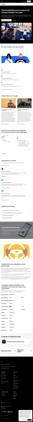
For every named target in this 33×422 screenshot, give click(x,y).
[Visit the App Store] (10, 412)
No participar (25, 419)
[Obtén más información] (8, 103)
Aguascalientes (11, 294)
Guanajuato (11, 309)
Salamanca (23, 309)
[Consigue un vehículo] (24, 103)
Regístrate (28, 1)
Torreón (22, 306)
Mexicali (10, 297)
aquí (28, 417)
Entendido (29, 419)
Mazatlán (10, 321)
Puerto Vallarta (11, 312)
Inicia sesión (24, 1)
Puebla (22, 297)
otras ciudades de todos (14, 278)
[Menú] (32, 1)
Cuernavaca (11, 315)
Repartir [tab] (7, 135)
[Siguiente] (30, 150)
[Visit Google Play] (4, 412)
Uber (2, 1)
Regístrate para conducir (6, 20)
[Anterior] (27, 150)
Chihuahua (11, 303)
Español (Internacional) (5, 406)
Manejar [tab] (3, 135)
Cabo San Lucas (12, 300)
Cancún (10, 318)
